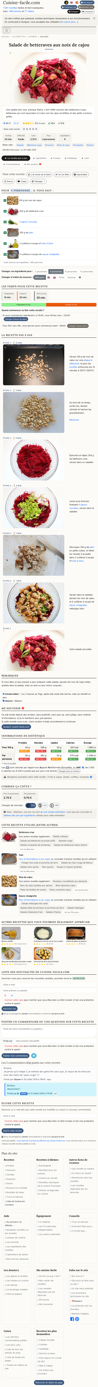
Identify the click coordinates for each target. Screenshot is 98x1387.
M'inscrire (44, 1299)
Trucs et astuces (14, 1197)
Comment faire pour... (82, 1226)
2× (17, 123)
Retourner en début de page (49, 1382)
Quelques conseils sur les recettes (17, 1232)
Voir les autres (27, 849)
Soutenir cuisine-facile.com (16, 727)
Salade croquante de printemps (35, 845)
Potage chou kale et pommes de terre (40, 862)
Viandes (10, 1174)
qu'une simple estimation (52, 812)
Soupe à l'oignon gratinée (69, 867)
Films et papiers (14, 1294)
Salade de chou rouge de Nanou (76, 862)
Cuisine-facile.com (21, 2)
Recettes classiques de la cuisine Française (49, 1184)
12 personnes (86, 271)
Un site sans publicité (82, 1288)
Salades (44, 37)
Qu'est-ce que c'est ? (50, 1276)
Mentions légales (80, 1313)
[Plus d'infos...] (80, 277)
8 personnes (71, 271)
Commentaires (13, 164)
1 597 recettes (10, 8)
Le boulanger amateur (17, 1289)
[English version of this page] (71, 3)
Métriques (39, 277)
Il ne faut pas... (79, 1231)
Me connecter (46, 1304)
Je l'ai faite (63, 174)
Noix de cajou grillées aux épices (36, 885)
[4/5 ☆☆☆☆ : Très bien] (33, 129)
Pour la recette (10, 763)
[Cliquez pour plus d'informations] (90, 777)
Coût (86, 158)
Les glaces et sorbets (17, 1276)
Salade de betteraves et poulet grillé (37, 840)
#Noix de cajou (63, 145)
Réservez (74, 419)
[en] (54, 277)
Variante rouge (65, 840)
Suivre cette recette (12, 1130)
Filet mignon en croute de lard (50, 1360)
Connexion (88, 11)
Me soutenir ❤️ (34, 164)
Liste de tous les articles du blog (14, 1351)
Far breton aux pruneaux (46, 1372)
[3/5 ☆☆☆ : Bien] (30, 129)
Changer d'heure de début (16, 319)
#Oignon (90, 145)
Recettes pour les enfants (47, 1172)
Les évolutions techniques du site (79, 1295)
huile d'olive (47, 243)
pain (31, 232)
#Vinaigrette (78, 145)
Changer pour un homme (69, 771)
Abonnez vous (87, 7)
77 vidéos (29, 11)
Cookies (43, 1344)
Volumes (72, 277)
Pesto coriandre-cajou (60, 889)
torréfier (73, 367)
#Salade (20, 145)
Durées (56, 158)
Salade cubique (60, 836)
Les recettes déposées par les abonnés (79, 1189)
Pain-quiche (47, 867)
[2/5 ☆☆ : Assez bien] (27, 129)
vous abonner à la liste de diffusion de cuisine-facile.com (41, 1141)
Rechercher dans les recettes (81, 1179)
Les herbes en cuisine (17, 1280)
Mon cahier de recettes (45, 1282)
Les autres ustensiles (49, 1234)
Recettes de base (15, 1192)
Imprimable (81, 174)
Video (24, 181)
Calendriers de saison (17, 1254)
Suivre (9, 181)
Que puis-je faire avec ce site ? (82, 1282)
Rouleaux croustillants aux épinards (70, 881)
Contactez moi (70, 7)
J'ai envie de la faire (40, 174)
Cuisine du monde (48, 1178)
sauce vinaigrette (50, 254)
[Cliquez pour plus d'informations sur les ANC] (82, 767)
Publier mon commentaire (15, 1055)
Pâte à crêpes (46, 1365)
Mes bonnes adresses (17, 1259)
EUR (33, 805)
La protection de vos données (81, 1307)
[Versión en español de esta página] (76, 3)
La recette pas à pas (17, 158)
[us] (49, 277)
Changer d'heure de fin (78, 326)
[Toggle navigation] (6, 30)
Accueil (5, 37)
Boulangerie (45, 1165)
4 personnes (56, 271)
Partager (74, 11)
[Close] (94, 18)
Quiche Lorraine (47, 1353)
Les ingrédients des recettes (15, 1248)
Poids (61, 277)
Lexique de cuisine (15, 1237)
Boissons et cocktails (16, 1188)
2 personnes (41, 271)
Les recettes (19, 37)
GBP (56, 805)
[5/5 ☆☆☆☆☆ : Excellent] (36, 129)
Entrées (33, 37)
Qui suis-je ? (88, 2)
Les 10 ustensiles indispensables (47, 1228)
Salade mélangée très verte (35, 903)
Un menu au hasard (81, 1173)
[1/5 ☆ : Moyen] (24, 129)
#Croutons (49, 145)
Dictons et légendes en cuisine (48, 1192)
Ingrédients (41, 158)
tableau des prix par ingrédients (19, 815)
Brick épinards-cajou (66, 885)
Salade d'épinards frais (31, 912)
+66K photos (14, 11)
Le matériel (44, 1222)
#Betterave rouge (34, 145)
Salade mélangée (75, 908)
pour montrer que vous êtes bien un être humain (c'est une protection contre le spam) (49, 1002)
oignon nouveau (29, 221)
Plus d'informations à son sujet (34, 859)
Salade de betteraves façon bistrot (70, 845)
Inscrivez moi (9, 1008)
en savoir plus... (69, 22)
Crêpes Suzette (46, 1340)
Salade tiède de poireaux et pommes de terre (42, 908)
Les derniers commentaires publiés (16, 1339)
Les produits (12, 1242)
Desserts (10, 1179)
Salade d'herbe (53, 912)
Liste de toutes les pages (15, 1359)
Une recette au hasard (83, 1168)
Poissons (10, 1170)
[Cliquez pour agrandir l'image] (49, 77)
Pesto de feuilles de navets (33, 889)
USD (44, 805)
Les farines (11, 1285)
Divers (9, 1183)
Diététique (72, 158)
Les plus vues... (14, 1345)
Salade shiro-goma (29, 867)
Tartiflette (43, 1349)
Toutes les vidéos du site (16, 1367)
